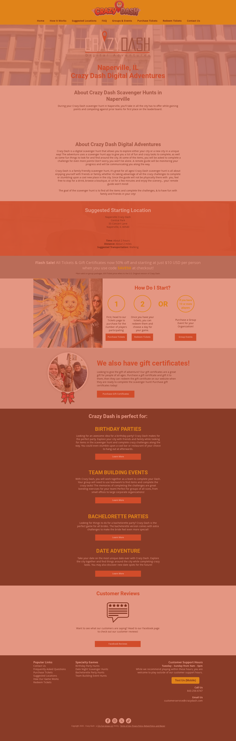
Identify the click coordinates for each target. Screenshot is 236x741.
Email (61, 723)
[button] (200, 692)
